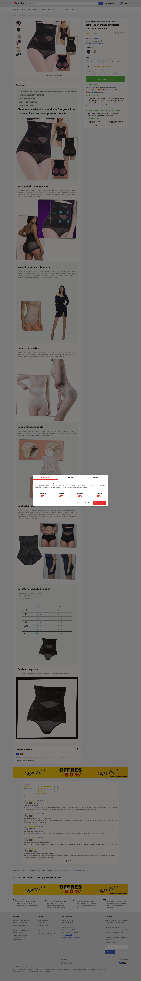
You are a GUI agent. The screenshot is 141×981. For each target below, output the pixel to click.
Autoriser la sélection (83, 503)
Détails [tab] (70, 477)
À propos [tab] (95, 477)
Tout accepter (99, 503)
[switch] (42, 496)
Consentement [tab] (45, 477)
